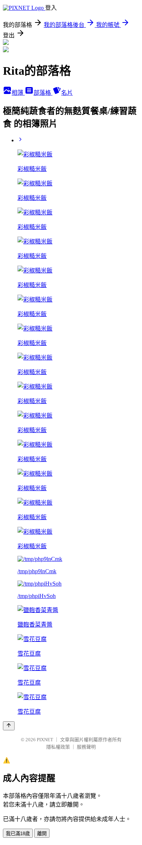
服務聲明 (86, 747)
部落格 (42, 93)
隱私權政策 (58, 747)
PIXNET (45, 739)
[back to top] (9, 725)
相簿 (18, 93)
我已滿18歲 (18, 833)
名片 (67, 93)
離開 (42, 833)
